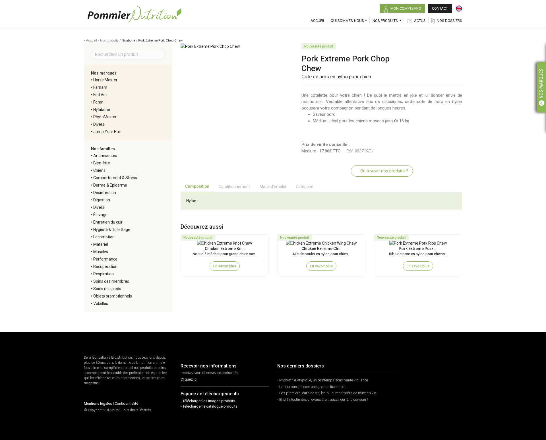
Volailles (100, 303)
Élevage (100, 214)
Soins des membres (111, 281)
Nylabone (128, 40)
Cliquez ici (189, 379)
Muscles (100, 251)
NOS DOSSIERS (449, 20)
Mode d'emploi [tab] (273, 186)
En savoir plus (224, 266)
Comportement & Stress (115, 177)
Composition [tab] (197, 186)
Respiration (103, 274)
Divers (98, 124)
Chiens (99, 170)
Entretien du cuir (108, 222)
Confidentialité (126, 403)
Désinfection (104, 192)
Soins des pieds (107, 288)
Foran (98, 102)
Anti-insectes (105, 155)
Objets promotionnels (112, 296)
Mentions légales (98, 403)
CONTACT (440, 8)
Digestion (101, 200)
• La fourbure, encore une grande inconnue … (312, 387)
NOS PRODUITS (386, 20)
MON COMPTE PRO (405, 8)
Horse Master (105, 80)
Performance (105, 259)
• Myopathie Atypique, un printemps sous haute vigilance (322, 380)
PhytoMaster (105, 117)
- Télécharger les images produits (208, 401)
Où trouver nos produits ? (383, 170)
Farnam (100, 87)
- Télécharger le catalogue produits (209, 406)
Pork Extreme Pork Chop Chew (160, 40)
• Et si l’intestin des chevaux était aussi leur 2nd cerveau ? (322, 399)
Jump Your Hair (107, 131)
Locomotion (104, 237)
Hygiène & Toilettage (111, 229)
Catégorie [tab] (304, 186)
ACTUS (419, 20)
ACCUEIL (318, 20)
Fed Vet (100, 94)
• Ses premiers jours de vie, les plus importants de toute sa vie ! (327, 393)
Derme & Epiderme (110, 185)
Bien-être (101, 163)
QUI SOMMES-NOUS (347, 20)
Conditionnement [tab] (234, 186)
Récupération (105, 266)
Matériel (100, 244)
